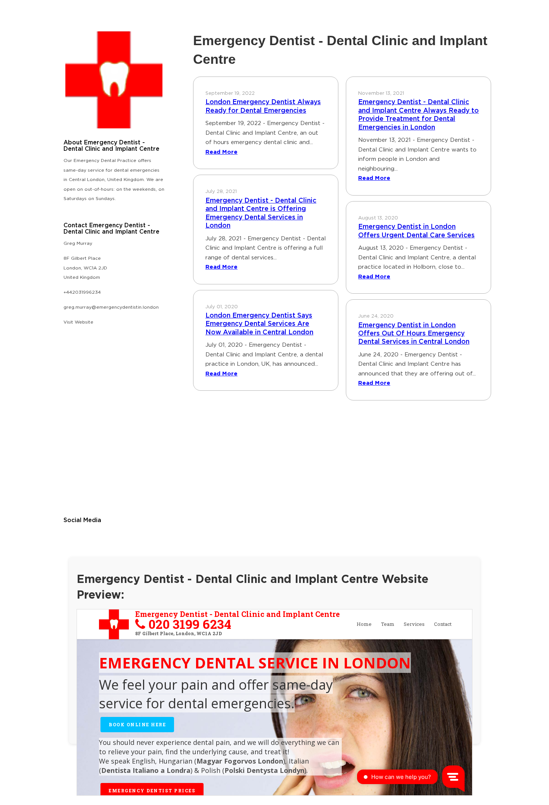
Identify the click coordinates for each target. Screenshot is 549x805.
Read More (221, 152)
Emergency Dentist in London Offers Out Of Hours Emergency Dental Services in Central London (413, 333)
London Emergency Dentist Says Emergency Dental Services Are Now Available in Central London (259, 324)
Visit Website (78, 322)
